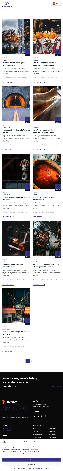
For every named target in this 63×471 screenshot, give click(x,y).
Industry (5, 60)
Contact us (54, 386)
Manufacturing (22, 78)
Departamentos (38, 435)
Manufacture (36, 60)
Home (34, 429)
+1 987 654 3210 (7, 431)
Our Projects (37, 438)
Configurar (31, 464)
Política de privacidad (52, 430)
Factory (7, 78)
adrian (5, 57)
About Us (35, 432)
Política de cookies (21, 468)
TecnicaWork (53, 437)
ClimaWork (52, 434)
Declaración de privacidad (34, 468)
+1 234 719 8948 (7, 428)
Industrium (8, 417)
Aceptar (31, 460)
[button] (60, 442)
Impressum (46, 468)
